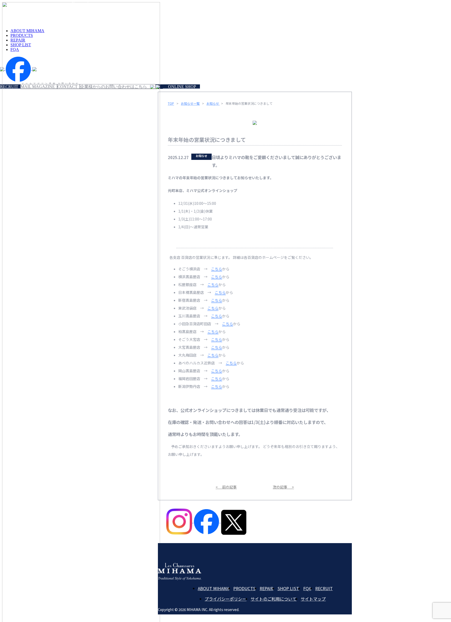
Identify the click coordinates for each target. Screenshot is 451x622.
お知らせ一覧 (190, 103)
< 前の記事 (226, 487)
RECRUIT (324, 588)
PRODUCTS (244, 588)
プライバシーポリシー (225, 599)
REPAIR (266, 588)
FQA (307, 588)
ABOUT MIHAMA (213, 588)
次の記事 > (283, 487)
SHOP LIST (288, 588)
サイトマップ (313, 599)
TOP (171, 103)
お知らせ (213, 103)
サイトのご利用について (273, 599)
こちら (216, 268)
